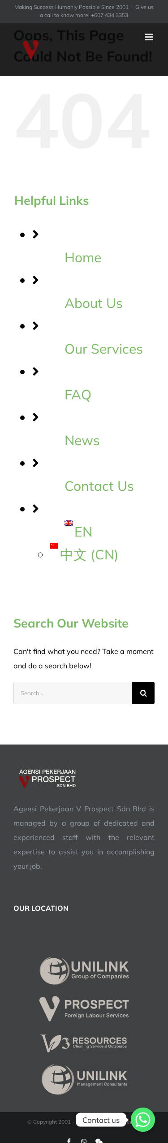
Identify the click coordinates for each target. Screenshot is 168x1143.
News (82, 440)
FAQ (78, 394)
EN (83, 531)
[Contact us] (143, 1120)
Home (83, 257)
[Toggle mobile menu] (150, 37)
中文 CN (89, 554)
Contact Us (99, 485)
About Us (94, 303)
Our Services (104, 348)
